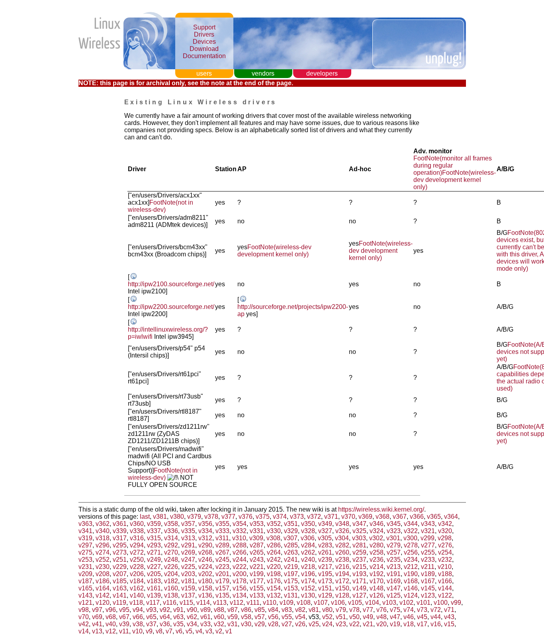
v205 (154, 574)
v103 (389, 602)
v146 (411, 588)
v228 (137, 566)
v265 (257, 552)
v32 (219, 624)
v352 (274, 523)
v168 (411, 581)
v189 (428, 574)
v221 (257, 566)
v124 (411, 595)
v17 (422, 624)
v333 (222, 531)
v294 (137, 545)
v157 (222, 588)
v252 (103, 559)
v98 (83, 609)
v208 (103, 574)
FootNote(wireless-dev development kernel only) (454, 179)
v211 (427, 566)
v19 (395, 624)
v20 (381, 624)
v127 (359, 595)
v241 (291, 559)
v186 (103, 581)
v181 (188, 581)
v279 (394, 545)
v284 (308, 545)
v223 (222, 566)
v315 (154, 538)
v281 (359, 545)
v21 (368, 624)
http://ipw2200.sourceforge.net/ (171, 306)
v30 (246, 624)
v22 (354, 624)
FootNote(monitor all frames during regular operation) (452, 165)
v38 (138, 624)
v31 (232, 624)
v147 (394, 588)
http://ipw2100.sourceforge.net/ (171, 284)
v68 (111, 617)
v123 (428, 595)
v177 (257, 581)
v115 (186, 602)
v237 (359, 559)
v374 (280, 516)
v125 (394, 595)
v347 (359, 523)
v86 (246, 609)
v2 (218, 631)
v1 (228, 631)
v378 (211, 516)
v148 (377, 588)
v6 (179, 631)
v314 (171, 538)
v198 (274, 574)
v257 (394, 552)
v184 (137, 581)
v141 (120, 595)
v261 (325, 552)
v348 (342, 523)
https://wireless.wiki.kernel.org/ (381, 509)
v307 (290, 538)
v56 (273, 617)
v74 (408, 609)
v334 (205, 531)
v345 (394, 523)
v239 (325, 559)
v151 (325, 588)
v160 (171, 588)
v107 (321, 602)
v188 (445, 574)
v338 (137, 531)
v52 (327, 617)
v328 (308, 531)
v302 (376, 538)
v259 (359, 552)
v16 (436, 624)
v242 (274, 559)
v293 (154, 545)
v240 (308, 559)
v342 (445, 523)
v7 (169, 631)
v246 (205, 559)
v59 (232, 617)
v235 (394, 559)
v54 (300, 617)
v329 (291, 531)
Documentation (204, 56)
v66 (138, 617)
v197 (291, 574)
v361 (120, 523)
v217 (325, 566)
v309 (256, 538)
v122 (445, 595)
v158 (205, 588)
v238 (342, 559)
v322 (411, 531)
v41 (97, 624)
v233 (428, 559)
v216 (342, 566)
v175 (291, 581)
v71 (449, 609)
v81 (314, 609)
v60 (219, 617)
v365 (434, 516)
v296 (103, 545)
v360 (137, 523)
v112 (236, 602)
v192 (377, 574)
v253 (85, 559)
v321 (428, 531)
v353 (257, 523)
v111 (253, 602)
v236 (377, 559)
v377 (228, 516)
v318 (103, 538)
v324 (377, 531)
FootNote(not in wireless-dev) (160, 206)
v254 (445, 552)
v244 (240, 559)
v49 (368, 617)
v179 (222, 581)
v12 (111, 631)
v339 (120, 531)
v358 (171, 523)
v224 (205, 566)
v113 (220, 602)
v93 (151, 609)
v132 (274, 595)
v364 (451, 516)
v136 (205, 595)
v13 (97, 631)
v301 (393, 538)
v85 (259, 609)
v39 (124, 624)
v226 (171, 566)
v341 (85, 531)
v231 (85, 566)
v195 (325, 574)
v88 (219, 609)
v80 (327, 609)
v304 (342, 538)
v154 (274, 588)
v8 (159, 631)
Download (204, 48)
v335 (188, 531)
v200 (240, 574)
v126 (377, 595)
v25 (314, 624)
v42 (83, 624)
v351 (291, 523)
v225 (188, 566)
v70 (83, 617)
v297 (85, 545)
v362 (103, 523)
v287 (257, 545)
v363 (85, 523)
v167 (428, 581)
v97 (97, 609)
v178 (240, 581)
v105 (355, 602)
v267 (222, 552)
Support (204, 27)
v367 (400, 516)
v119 (119, 602)
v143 (85, 595)
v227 (154, 566)
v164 (103, 588)
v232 (445, 559)
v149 (359, 588)
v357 (188, 523)
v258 (377, 552)
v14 (83, 631)
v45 (422, 617)
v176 (274, 581)
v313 (188, 538)
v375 (263, 516)
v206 (137, 574)
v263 (291, 552)
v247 (188, 559)
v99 (456, 602)
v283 (325, 545)
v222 (240, 566)
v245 (222, 559)
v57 (259, 617)
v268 (205, 552)
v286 (274, 545)
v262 (308, 552)
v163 (120, 588)
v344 (411, 523)
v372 (314, 516)
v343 (428, 523)
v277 (428, 545)
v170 (377, 581)
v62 (192, 617)
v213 (394, 566)
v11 (124, 631)
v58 (246, 617)
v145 (428, 588)
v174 (308, 581)
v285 (291, 545)
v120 (103, 602)
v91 (178, 609)
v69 (97, 617)
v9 (149, 631)
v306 (308, 538)
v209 (85, 574)
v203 (188, 574)
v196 (308, 574)
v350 (308, 523)
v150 (342, 588)
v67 (124, 617)
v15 (449, 624)
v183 (154, 581)
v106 (338, 602)
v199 (257, 574)
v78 (354, 609)
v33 (205, 624)
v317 (120, 538)
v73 (422, 609)
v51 (341, 617)
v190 (411, 574)
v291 (188, 545)
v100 (441, 602)
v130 (308, 595)
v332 (240, 531)
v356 (205, 523)
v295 (120, 545)
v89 (205, 609)
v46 (408, 617)
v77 (368, 609)
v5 (189, 631)
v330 (274, 531)
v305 (325, 538)
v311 (222, 538)
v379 (194, 516)
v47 (395, 617)
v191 (394, 574)
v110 (269, 602)
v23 (341, 624)
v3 (208, 631)
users (204, 73)
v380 (177, 516)
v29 (259, 624)
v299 (427, 538)
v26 (300, 624)
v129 (325, 595)
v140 (137, 595)
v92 (165, 609)
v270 (171, 552)
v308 (273, 538)
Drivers (204, 34)
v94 (138, 609)
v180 (205, 581)
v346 (377, 523)
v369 (365, 516)
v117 (153, 602)
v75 (395, 609)
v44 (436, 617)
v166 (445, 581)
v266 (240, 552)
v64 (165, 617)
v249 (154, 559)
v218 (308, 566)
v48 (381, 617)
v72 (436, 609)
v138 (171, 595)
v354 (240, 523)
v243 (257, 559)
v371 (331, 516)
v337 (154, 531)
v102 (406, 602)
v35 (178, 624)
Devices (204, 41)
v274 (103, 552)
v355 (222, 523)
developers (322, 73)
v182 (171, 581)
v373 (297, 516)
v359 (154, 523)
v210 (445, 566)
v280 (377, 545)
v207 (120, 574)
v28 (273, 624)
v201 (222, 574)
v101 (424, 602)
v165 (85, 588)
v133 (257, 595)
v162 (137, 588)
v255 (428, 552)
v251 (120, 559)
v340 (103, 531)
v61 (205, 617)
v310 (239, 538)
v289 (222, 545)
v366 (417, 516)
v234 (411, 559)
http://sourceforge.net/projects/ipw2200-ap (292, 310)
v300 (410, 538)
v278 (411, 545)
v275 (85, 552)
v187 (85, 581)
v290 (205, 545)
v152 (308, 588)
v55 (287, 617)
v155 (257, 588)
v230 (103, 566)
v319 (85, 538)
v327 (325, 531)
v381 (160, 516)
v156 (240, 588)
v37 (151, 624)
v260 (342, 552)
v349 (325, 523)
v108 (304, 602)
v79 (341, 609)
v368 (382, 516)
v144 (445, 588)
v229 (120, 566)
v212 (411, 566)
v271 (154, 552)
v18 (408, 624)
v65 (151, 617)
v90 (192, 609)
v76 (381, 609)
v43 (449, 617)
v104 (372, 602)
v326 (342, 531)
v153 (291, 588)
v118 (136, 602)
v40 (111, 624)
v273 (120, 552)
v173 (325, 581)
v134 (240, 595)
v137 (188, 595)
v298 (445, 538)
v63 (178, 617)
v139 (154, 595)
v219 (291, 566)
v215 (359, 566)
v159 (188, 588)
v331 (257, 531)
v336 (171, 531)
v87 (232, 609)
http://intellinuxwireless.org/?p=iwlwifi (168, 333)
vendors (263, 73)
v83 (287, 609)
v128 (342, 595)
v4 (199, 631)
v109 (287, 602)
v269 (188, 552)
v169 (394, 581)
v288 (240, 545)
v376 (245, 516)
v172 (342, 581)
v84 (273, 609)
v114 (203, 602)
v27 (287, 624)
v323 (394, 531)
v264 (274, 552)
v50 (354, 617)
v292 (171, 545)
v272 (137, 552)
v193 (359, 574)
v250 (137, 559)
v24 (327, 624)
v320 (445, 531)
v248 (171, 559)
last (145, 516)
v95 (124, 609)
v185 (120, 581)
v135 (222, 595)
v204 (171, 574)
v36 (165, 624)
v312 (205, 538)
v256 (411, 552)
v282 (342, 545)
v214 (377, 566)
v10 (137, 631)
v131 (291, 595)
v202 (205, 574)
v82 (300, 609)
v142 (103, 595)
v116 (169, 602)
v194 (342, 574)
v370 (348, 516)
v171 (359, 581)
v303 (359, 538)
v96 (111, 609)
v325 (359, 531)
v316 (137, 538)
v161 (154, 588)
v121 (85, 602)
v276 (445, 545)
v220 (274, 566)
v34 (192, 624)
